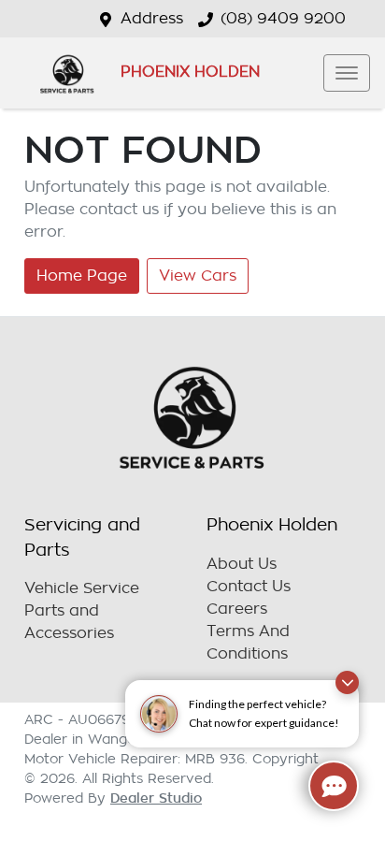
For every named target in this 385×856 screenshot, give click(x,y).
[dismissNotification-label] (347, 682)
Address (152, 18)
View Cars (197, 275)
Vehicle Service (81, 588)
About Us (242, 564)
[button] (346, 73)
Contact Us (249, 586)
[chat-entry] (333, 786)
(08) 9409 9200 (283, 18)
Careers (237, 609)
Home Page (81, 275)
